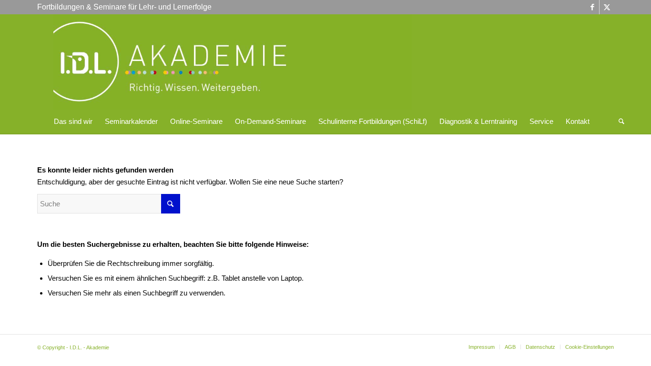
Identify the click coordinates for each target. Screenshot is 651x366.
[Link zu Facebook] (592, 7)
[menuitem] (73, 121)
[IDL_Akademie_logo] (232, 62)
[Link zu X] (607, 7)
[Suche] (618, 121)
